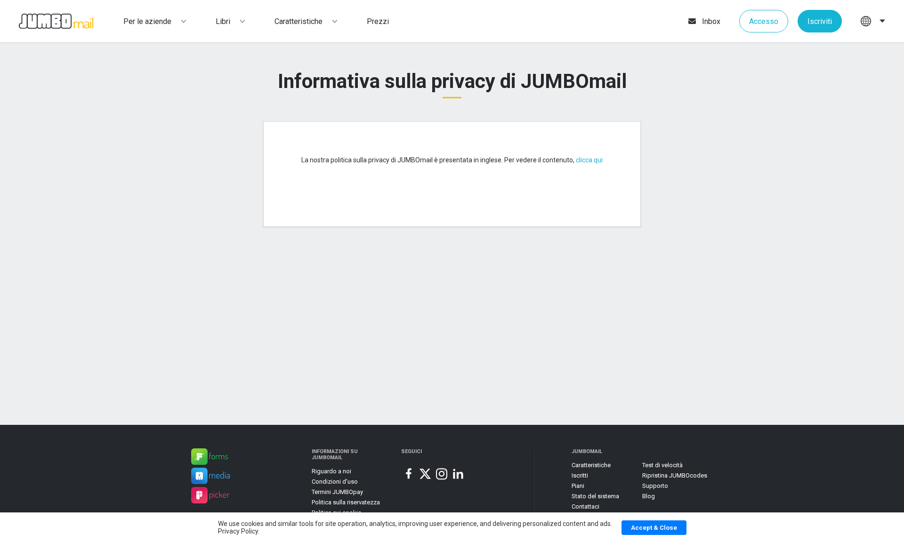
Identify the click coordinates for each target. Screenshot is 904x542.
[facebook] (408, 473)
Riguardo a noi (331, 471)
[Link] (209, 458)
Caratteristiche (298, 21)
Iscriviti (819, 21)
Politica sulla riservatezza (346, 502)
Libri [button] (223, 21)
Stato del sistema (595, 496)
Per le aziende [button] (147, 21)
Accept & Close (654, 527)
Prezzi (378, 21)
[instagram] (441, 473)
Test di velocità (662, 465)
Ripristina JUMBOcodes (674, 475)
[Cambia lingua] (873, 21)
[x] (425, 473)
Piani (578, 485)
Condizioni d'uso (335, 481)
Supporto (655, 485)
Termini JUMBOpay (337, 491)
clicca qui (589, 160)
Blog (648, 496)
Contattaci (585, 506)
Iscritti (580, 475)
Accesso (763, 21)
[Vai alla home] (47, 21)
